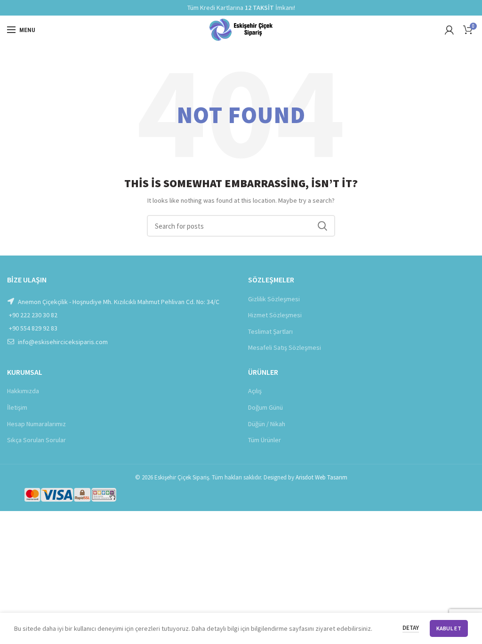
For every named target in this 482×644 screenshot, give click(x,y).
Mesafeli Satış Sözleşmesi (284, 347)
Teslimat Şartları (270, 331)
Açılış (255, 391)
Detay (410, 628)
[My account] (449, 30)
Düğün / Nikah (266, 424)
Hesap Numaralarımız (36, 424)
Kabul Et (448, 628)
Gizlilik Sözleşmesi (274, 299)
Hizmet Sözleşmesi (275, 315)
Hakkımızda (23, 391)
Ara (322, 226)
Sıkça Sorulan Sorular (36, 440)
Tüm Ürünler (264, 440)
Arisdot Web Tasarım (321, 477)
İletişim (17, 407)
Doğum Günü (265, 407)
